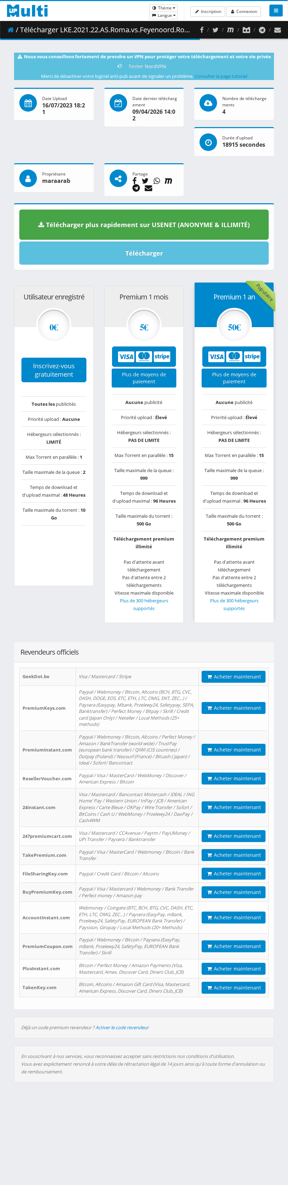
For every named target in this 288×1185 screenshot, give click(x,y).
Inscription (210, 11)
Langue (165, 15)
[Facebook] (202, 29)
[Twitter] (215, 29)
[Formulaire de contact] (277, 29)
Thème (165, 8)
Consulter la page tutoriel (221, 76)
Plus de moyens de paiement (144, 378)
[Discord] (246, 29)
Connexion (246, 11)
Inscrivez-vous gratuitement (54, 370)
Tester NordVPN (147, 66)
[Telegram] (262, 29)
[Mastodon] (230, 29)
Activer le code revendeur (122, 1027)
